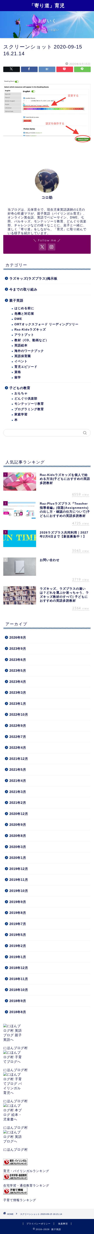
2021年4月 (17, 780)
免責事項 (63, 1223)
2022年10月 (18, 714)
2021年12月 (18, 759)
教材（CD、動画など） (31, 340)
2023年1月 (17, 703)
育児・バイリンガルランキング (26, 1171)
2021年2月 (17, 802)
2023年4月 (17, 681)
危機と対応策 (24, 313)
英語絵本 (21, 345)
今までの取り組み (23, 289)
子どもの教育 (19, 388)
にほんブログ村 (15, 1048)
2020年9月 (17, 824)
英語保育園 (22, 356)
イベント (21, 361)
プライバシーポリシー (38, 1223)
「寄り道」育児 (47, 5)
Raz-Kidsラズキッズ (30, 329)
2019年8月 (17, 913)
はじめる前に (24, 308)
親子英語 (16, 300)
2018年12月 (18, 968)
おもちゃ (21, 393)
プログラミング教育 (29, 409)
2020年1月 (17, 858)
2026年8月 (17, 637)
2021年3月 (17, 792)
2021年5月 (17, 769)
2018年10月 (18, 990)
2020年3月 (17, 847)
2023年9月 (17, 648)
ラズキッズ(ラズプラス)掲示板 (33, 278)
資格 (17, 372)
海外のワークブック (29, 351)
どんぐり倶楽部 (25, 398)
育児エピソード (25, 366)
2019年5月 (17, 935)
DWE (18, 319)
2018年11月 (18, 979)
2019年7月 (17, 924)
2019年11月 (18, 879)
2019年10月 (18, 891)
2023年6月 (17, 659)
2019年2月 (17, 946)
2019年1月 (17, 957)
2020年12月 (18, 814)
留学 (17, 377)
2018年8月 (17, 1012)
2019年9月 (17, 902)
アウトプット (24, 334)
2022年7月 (17, 737)
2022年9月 (17, 725)
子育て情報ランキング (19, 1200)
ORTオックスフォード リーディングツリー (46, 324)
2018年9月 (17, 1001)
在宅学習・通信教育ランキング (26, 1185)
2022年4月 (17, 747)
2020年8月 (17, 836)
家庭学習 (21, 414)
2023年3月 (17, 692)
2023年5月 (17, 670)
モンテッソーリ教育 (29, 403)
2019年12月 (18, 869)
